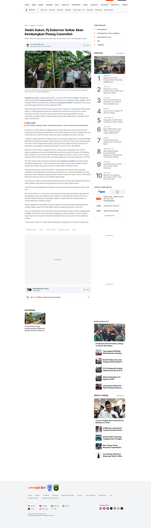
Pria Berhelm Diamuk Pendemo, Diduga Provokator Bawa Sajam (109, 345)
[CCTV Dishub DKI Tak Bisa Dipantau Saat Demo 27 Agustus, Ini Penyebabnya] (99, 369)
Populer (98, 53)
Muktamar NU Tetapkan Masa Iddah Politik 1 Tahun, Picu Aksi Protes (112, 177)
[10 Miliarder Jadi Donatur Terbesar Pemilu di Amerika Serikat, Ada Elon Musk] (99, 429)
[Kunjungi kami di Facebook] (107, 508)
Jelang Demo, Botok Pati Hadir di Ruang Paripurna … (113, 387)
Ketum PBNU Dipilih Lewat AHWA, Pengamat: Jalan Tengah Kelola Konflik (112, 131)
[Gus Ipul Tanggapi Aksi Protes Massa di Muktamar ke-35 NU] (109, 408)
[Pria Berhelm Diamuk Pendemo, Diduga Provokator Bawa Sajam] (109, 332)
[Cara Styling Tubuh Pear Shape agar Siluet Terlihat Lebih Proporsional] (99, 455)
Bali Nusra (60, 10)
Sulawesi (68, 10)
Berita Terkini (101, 395)
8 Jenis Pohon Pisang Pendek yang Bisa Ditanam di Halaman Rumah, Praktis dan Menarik (35, 328)
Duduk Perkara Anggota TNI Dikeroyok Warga (113, 112)
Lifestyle (65, 5)
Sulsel (82, 100)
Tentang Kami (102, 495)
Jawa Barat (89, 10)
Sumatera (52, 10)
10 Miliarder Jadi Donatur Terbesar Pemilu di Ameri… (113, 429)
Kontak (30, 495)
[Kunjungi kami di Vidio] (100, 508)
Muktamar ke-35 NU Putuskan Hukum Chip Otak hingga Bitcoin (112, 80)
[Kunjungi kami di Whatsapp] (118, 508)
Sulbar (76, 98)
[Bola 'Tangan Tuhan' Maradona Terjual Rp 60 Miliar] (99, 446)
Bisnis (41, 5)
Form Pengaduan (90, 495)
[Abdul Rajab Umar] (27, 45)
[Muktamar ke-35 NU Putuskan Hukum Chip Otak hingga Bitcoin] (109, 65)
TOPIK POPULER (100, 25)
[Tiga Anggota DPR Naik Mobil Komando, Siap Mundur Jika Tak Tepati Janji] (99, 352)
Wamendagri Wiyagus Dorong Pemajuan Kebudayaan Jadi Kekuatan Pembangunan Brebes (112, 154)
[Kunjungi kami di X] (111, 508)
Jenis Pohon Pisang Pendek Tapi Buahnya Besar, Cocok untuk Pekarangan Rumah (57, 125)
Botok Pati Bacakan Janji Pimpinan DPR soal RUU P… (113, 361)
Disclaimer (46, 495)
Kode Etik (55, 495)
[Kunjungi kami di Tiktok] (122, 508)
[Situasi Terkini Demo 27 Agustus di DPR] (99, 378)
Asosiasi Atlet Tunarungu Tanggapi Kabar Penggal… (113, 438)
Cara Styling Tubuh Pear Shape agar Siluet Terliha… (113, 455)
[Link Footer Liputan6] (37, 488)
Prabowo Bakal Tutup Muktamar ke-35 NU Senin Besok (112, 142)
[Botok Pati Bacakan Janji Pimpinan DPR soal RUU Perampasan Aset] (99, 361)
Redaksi (37, 495)
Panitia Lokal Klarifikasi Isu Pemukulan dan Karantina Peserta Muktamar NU (112, 102)
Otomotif (94, 5)
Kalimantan (98, 10)
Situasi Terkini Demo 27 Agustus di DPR (111, 378)
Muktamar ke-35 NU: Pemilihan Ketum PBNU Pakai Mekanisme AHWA (113, 91)
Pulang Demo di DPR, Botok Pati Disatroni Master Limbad (113, 121)
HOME (27, 5)
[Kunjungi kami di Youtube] (104, 508)
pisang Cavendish (65, 103)
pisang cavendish (68, 161)
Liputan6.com (42, 514)
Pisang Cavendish (45, 100)
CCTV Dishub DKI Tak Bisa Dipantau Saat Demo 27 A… (113, 369)
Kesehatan (76, 5)
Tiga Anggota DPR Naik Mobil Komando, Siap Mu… (113, 352)
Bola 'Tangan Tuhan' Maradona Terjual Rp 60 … (112, 446)
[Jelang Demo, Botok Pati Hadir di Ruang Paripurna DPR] (99, 387)
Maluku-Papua (108, 10)
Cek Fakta (104, 5)
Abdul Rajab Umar (38, 44)
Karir (111, 495)
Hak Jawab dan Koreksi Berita (50, 498)
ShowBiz (49, 5)
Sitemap (79, 495)
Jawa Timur (43, 10)
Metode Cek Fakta (33, 498)
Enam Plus (115, 5)
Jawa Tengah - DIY (78, 10)
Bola (57, 5)
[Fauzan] (30, 289)
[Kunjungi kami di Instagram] (115, 508)
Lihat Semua (120, 53)
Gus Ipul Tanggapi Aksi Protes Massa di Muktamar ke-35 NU (109, 421)
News (34, 5)
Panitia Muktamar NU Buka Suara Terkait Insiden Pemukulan (112, 166)
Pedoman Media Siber (67, 495)
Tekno (85, 5)
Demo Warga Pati (101, 321)
